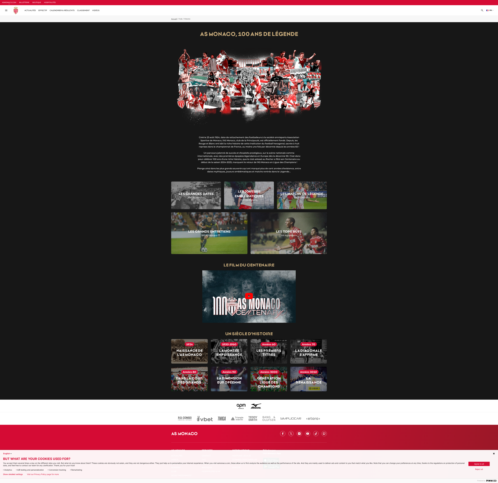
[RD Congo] (185, 418)
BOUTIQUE (36, 2)
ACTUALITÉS (30, 10)
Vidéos (95, 10)
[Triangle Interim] (237, 418)
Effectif (42, 10)
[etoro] (313, 418)
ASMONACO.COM (9, 2)
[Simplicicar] (290, 418)
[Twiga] (222, 418)
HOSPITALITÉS (50, 2)
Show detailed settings (13, 474)
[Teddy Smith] (252, 418)
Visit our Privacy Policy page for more (43, 474)
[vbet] (205, 418)
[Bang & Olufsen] (268, 418)
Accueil (174, 19)
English (6, 453)
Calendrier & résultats (62, 10)
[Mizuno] (256, 406)
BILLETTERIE (24, 2)
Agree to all (479, 464)
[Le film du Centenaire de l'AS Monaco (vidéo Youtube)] (249, 296)
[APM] (241, 406)
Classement (83, 10)
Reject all (479, 469)
